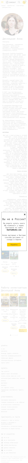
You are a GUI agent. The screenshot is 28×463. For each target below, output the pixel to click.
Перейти (14, 244)
